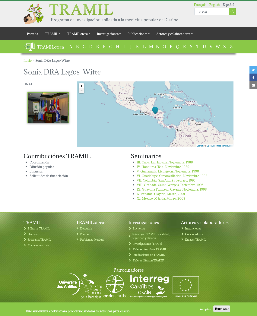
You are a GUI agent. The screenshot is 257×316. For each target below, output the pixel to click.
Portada (32, 33)
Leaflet (200, 145)
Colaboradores (194, 234)
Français (200, 4)
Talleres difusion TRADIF (148, 260)
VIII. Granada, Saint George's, (170, 184)
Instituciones (193, 228)
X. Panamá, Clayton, (161, 193)
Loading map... (155, 114)
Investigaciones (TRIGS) (147, 243)
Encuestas (139, 228)
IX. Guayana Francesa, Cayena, (172, 188)
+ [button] (82, 86)
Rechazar (222, 308)
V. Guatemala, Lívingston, (168, 170)
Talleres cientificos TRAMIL (150, 249)
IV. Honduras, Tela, (163, 166)
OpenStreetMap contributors (220, 145)
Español (228, 4)
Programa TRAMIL (39, 239)
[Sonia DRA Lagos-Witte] (48, 107)
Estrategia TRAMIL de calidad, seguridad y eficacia (151, 236)
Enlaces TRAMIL (195, 239)
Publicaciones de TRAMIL (149, 254)
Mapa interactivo (38, 245)
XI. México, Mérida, (161, 198)
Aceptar (205, 308)
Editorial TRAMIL (39, 228)
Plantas (84, 234)
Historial (33, 234)
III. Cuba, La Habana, (165, 161)
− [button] (82, 91)
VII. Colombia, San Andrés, (166, 179)
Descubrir (86, 228)
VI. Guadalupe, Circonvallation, (172, 175)
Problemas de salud (92, 239)
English (214, 4)
